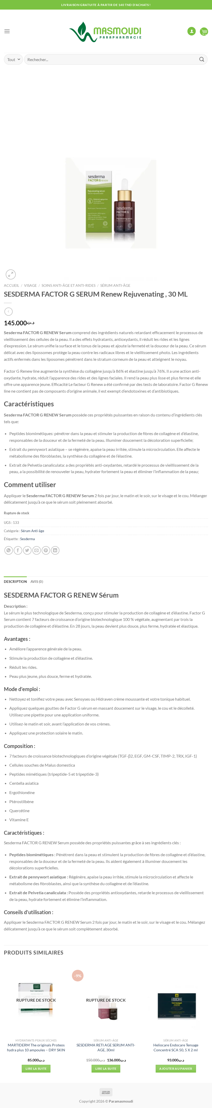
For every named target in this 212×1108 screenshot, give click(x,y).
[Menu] (7, 31)
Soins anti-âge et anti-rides (68, 285)
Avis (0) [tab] (37, 581)
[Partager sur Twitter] (27, 550)
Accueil (11, 285)
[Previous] (4, 1022)
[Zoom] (11, 274)
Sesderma (27, 539)
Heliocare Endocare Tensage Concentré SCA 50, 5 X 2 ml (175, 1047)
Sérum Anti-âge (115, 285)
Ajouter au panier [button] (175, 1068)
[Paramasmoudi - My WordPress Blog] (106, 31)
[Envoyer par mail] (36, 550)
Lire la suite (36, 1068)
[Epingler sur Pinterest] (46, 550)
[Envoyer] (202, 59)
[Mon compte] (191, 31)
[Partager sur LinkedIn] (55, 550)
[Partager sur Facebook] (18, 550)
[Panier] (204, 31)
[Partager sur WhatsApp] (8, 550)
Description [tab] (15, 581)
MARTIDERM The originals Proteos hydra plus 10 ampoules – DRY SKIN (36, 1047)
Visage (30, 285)
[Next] (208, 1022)
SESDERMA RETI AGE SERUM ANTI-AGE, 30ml (106, 1047)
